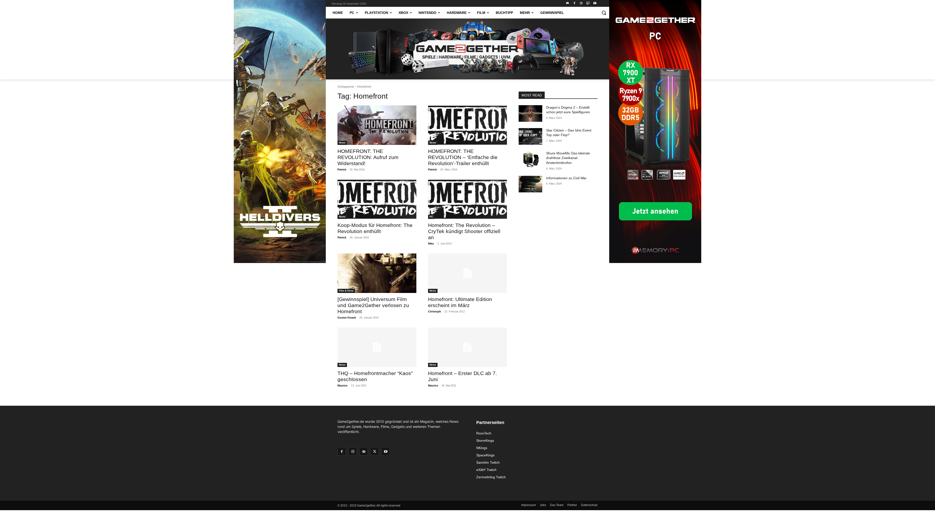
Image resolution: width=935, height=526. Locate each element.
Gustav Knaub (346, 317)
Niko (431, 243)
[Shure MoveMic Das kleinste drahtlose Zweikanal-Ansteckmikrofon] (530, 159)
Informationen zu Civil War (566, 178)
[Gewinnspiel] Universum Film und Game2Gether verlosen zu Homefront (373, 305)
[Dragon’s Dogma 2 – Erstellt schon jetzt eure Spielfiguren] (530, 113)
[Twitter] (374, 451)
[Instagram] (581, 3)
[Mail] (363, 451)
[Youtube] (595, 3)
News (342, 142)
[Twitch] (588, 3)
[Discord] (567, 3)
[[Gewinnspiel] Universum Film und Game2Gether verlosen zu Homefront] (376, 273)
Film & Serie (346, 290)
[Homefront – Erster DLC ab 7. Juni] (467, 347)
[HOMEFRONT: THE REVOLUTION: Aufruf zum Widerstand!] (376, 125)
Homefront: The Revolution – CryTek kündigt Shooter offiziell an (464, 231)
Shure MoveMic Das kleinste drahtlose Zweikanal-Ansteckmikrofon (568, 158)
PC (431, 216)
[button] (604, 13)
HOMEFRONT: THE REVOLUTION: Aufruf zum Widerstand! (368, 157)
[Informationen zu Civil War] (530, 184)
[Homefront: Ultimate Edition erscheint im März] (467, 273)
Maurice (342, 385)
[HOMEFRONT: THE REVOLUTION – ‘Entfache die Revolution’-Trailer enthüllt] (467, 125)
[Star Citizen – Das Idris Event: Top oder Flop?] (530, 136)
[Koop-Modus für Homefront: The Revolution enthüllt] (376, 199)
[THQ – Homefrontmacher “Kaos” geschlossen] (376, 347)
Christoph (434, 311)
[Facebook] (574, 3)
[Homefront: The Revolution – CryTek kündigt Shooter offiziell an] (467, 199)
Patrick (341, 169)
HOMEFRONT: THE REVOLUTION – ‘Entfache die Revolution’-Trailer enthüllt (462, 157)
